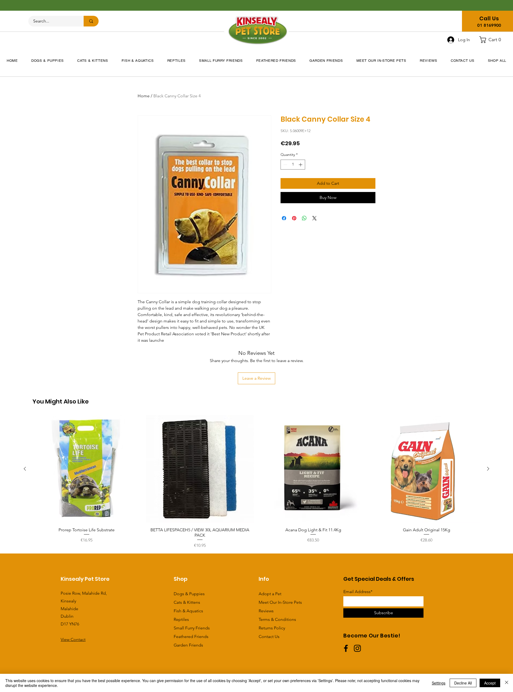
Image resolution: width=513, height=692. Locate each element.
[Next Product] (488, 469)
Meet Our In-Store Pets (280, 602)
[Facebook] (346, 648)
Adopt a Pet (270, 593)
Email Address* (357, 592)
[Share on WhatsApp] (304, 218)
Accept (490, 683)
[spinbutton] (293, 164)
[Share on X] (314, 218)
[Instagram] (357, 648)
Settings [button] (438, 683)
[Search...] (91, 21)
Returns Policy (272, 628)
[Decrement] (284, 164)
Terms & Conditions (277, 619)
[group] (256, 482)
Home (144, 95)
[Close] (506, 683)
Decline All (463, 683)
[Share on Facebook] (284, 218)
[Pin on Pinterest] (294, 218)
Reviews (266, 610)
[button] (492, 39)
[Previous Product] (25, 469)
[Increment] (301, 164)
